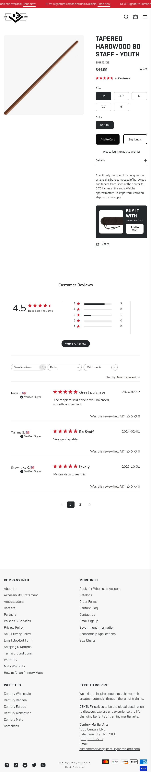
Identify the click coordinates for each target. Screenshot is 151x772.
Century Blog (88, 608)
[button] (126, 17)
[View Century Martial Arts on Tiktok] (16, 765)
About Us (10, 589)
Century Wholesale (17, 694)
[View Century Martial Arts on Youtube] (43, 765)
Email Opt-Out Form (18, 641)
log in (115, 151)
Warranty (10, 660)
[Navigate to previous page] (61, 504)
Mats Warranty (14, 666)
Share (105, 244)
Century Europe (15, 707)
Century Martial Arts (79, 762)
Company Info (16, 580)
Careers (9, 608)
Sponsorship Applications (97, 634)
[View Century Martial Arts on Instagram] (7, 765)
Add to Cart (135, 228)
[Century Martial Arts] (16, 17)
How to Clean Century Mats (23, 673)
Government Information (96, 628)
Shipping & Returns (17, 647)
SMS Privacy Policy (17, 634)
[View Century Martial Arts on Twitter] (34, 765)
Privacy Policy (14, 628)
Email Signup (88, 621)
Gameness (11, 726)
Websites (12, 685)
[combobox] (65, 367)
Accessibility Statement (21, 595)
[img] (143, 69)
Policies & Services (17, 621)
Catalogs (85, 595)
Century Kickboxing (17, 713)
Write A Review (75, 344)
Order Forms (88, 602)
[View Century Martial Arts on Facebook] (25, 765)
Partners (10, 615)
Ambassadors (14, 602)
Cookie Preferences (75, 767)
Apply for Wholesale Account (100, 589)
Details (100, 160)
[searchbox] (24, 367)
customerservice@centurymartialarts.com (109, 749)
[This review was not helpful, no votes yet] (135, 416)
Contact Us (87, 615)
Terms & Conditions (18, 653)
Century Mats (13, 720)
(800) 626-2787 (91, 739)
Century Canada (15, 700)
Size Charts (87, 641)
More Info (88, 580)
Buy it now (135, 139)
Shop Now (29, 4)
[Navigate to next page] (89, 504)
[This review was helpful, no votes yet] (128, 416)
